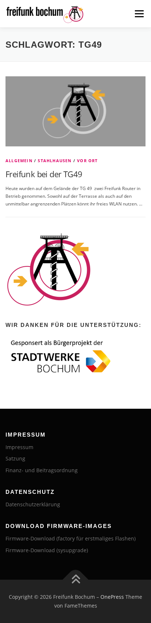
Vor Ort (87, 160)
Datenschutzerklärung (32, 504)
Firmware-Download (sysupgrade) (46, 550)
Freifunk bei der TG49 (43, 173)
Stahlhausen (54, 160)
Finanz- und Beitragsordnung (41, 470)
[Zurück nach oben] (76, 580)
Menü (138, 14)
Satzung (15, 458)
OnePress (112, 596)
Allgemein (19, 160)
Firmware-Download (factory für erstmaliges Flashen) (70, 538)
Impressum (19, 447)
